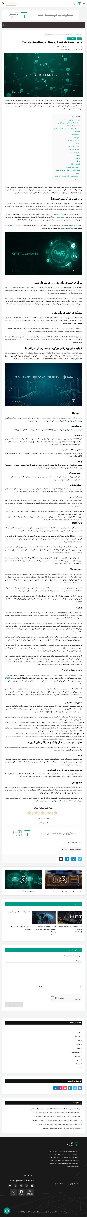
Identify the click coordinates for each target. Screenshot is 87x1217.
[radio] (56, 812)
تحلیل (78, 1048)
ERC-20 (7, 678)
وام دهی (74, 203)
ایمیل (40, 986)
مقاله (78, 1068)
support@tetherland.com (21, 1180)
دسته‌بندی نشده (75, 1052)
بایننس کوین (77, 421)
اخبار (79, 1032)
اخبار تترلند (77, 1036)
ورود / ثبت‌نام (11, 4)
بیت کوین (70, 228)
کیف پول (77, 1056)
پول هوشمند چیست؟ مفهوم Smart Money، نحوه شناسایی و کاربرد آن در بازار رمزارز (56, 1120)
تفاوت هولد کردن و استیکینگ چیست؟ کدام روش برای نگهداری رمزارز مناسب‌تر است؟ (56, 1112)
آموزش (78, 1028)
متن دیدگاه (78, 961)
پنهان (73, 116)
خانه (79, 34)
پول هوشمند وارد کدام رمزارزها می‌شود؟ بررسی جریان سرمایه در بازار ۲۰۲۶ (59, 1124)
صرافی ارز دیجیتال (75, 849)
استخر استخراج (59, 217)
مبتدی (78, 1060)
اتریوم (64, 228)
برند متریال (74, 1183)
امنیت (78, 1040)
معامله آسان (59, 1183)
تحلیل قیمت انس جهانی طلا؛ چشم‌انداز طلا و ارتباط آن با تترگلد (61, 1128)
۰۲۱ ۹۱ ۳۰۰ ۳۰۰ (29, 1175)
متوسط (78, 1064)
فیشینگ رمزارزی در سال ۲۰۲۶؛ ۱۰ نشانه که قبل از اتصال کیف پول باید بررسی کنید (57, 1116)
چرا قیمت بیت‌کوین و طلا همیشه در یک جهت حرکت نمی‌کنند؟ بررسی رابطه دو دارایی (55, 1108)
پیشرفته (78, 1044)
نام (80, 986)
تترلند (7, 190)
